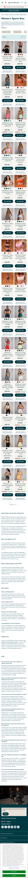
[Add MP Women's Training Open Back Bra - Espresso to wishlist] (12, 209)
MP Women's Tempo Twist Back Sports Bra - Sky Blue (20, 225)
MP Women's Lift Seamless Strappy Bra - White (7, 485)
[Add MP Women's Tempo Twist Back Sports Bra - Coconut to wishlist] (12, 176)
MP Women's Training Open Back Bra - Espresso (7, 225)
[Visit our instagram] (2, 827)
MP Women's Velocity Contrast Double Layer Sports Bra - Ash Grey (20, 160)
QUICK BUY (8, 67)
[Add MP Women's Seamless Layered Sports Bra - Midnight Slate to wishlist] (12, 370)
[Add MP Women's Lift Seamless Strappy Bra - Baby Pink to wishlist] (25, 403)
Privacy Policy (9, 865)
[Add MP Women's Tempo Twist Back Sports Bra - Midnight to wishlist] (12, 307)
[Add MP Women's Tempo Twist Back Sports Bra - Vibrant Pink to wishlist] (12, 108)
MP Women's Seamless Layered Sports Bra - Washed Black (20, 59)
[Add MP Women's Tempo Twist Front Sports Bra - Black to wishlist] (12, 436)
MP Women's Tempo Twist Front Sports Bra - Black (7, 452)
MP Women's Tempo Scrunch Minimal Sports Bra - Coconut (20, 290)
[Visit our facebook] (5, 827)
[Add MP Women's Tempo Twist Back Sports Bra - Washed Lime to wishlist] (25, 338)
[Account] (22, 3)
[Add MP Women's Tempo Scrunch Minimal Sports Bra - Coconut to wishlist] (25, 274)
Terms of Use (16, 865)
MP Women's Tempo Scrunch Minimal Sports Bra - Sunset (20, 91)
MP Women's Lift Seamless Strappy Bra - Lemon (20, 452)
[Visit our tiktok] (9, 827)
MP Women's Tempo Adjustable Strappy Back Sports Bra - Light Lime (20, 125)
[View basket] (25, 2)
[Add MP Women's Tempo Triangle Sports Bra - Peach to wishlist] (25, 469)
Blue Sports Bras (17, 31)
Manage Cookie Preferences (9, 818)
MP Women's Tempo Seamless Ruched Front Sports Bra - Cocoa (7, 290)
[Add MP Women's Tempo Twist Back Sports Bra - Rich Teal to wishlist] (25, 307)
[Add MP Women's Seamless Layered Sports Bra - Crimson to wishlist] (12, 338)
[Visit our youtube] (15, 827)
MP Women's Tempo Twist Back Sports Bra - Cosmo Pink (7, 159)
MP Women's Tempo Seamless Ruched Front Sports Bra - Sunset (20, 193)
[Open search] (6, 2)
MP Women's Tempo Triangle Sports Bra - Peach (20, 485)
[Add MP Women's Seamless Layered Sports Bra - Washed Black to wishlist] (25, 42)
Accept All (14, 875)
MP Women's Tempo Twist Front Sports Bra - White (7, 419)
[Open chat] (18, 827)
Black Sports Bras (6, 31)
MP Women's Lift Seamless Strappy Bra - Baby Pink (20, 419)
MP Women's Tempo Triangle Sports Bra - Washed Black (20, 386)
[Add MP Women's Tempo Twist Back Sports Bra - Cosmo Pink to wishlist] (12, 143)
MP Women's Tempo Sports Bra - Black (7, 57)
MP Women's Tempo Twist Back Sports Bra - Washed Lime (20, 354)
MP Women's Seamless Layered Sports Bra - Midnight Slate (7, 386)
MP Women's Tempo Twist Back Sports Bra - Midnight (7, 323)
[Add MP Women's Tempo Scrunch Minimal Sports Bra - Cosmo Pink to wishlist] (25, 241)
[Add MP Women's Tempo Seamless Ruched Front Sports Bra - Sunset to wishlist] (25, 176)
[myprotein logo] (14, 2)
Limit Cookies (14, 871)
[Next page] (17, 504)
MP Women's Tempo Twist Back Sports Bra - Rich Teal (20, 323)
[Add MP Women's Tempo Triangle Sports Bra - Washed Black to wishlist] (25, 370)
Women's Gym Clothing (14, 14)
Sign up (5, 813)
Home (3, 14)
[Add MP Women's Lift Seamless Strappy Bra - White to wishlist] (12, 469)
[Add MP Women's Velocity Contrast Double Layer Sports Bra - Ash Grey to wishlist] (25, 143)
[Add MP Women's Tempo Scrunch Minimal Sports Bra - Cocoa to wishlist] (12, 241)
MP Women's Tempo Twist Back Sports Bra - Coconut (7, 192)
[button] (4, 54)
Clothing (7, 14)
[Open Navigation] (2, 2)
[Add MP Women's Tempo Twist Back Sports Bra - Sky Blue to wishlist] (25, 209)
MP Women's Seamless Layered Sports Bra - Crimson (7, 354)
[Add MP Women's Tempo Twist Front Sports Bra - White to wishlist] (12, 403)
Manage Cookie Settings (14, 867)
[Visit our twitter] (12, 827)
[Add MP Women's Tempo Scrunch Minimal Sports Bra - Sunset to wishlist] (25, 75)
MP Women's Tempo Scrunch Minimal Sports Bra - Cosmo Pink (20, 257)
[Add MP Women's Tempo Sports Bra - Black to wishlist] (12, 42)
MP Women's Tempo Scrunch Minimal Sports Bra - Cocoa (7, 257)
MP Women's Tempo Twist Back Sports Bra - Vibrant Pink (7, 124)
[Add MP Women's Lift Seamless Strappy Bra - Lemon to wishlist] (25, 436)
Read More (4, 27)
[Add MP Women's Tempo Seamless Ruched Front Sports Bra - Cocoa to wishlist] (12, 274)
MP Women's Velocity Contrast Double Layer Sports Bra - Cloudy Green (7, 92)
